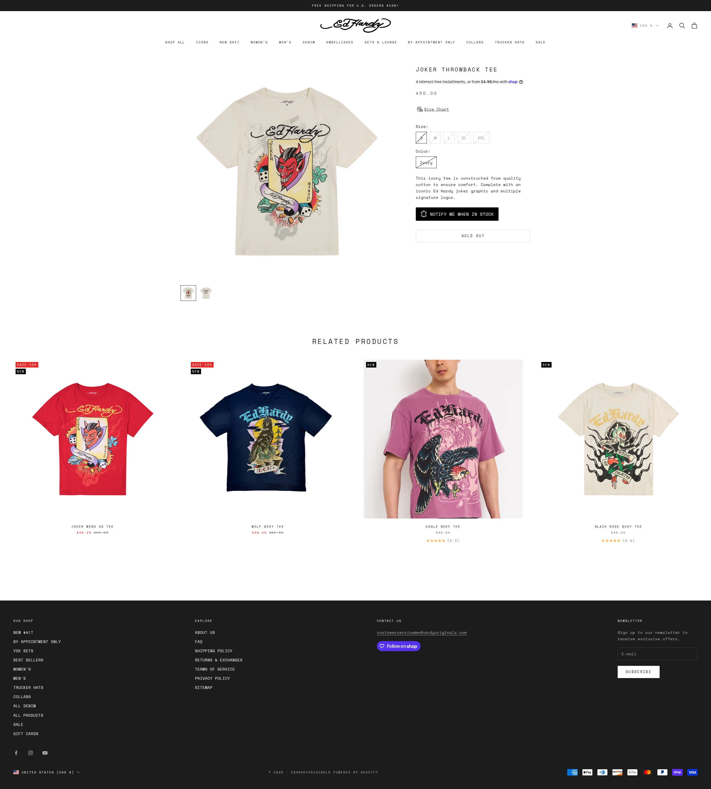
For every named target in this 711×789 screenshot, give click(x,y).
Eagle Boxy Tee (443, 526)
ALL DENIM (24, 706)
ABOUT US (205, 632)
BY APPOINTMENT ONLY (431, 42)
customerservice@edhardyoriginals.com (422, 632)
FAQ (198, 641)
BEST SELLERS (28, 660)
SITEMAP (203, 687)
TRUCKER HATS (510, 42)
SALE (541, 42)
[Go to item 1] (188, 293)
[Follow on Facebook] (16, 753)
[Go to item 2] (206, 293)
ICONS (202, 42)
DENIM (309, 42)
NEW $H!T (23, 632)
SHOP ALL (175, 42)
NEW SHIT (230, 42)
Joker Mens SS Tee (92, 526)
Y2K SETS (23, 651)
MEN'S (285, 42)
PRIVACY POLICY (212, 678)
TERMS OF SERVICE (215, 669)
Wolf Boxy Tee (268, 526)
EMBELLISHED (340, 42)
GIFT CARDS (25, 733)
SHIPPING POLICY (213, 651)
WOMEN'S (259, 42)
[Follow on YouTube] (45, 753)
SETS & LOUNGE (381, 42)
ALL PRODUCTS (28, 715)
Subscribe (639, 671)
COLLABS (475, 42)
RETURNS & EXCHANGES (218, 660)
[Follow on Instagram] (30, 753)
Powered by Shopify (355, 772)
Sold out (473, 236)
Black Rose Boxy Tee (618, 526)
